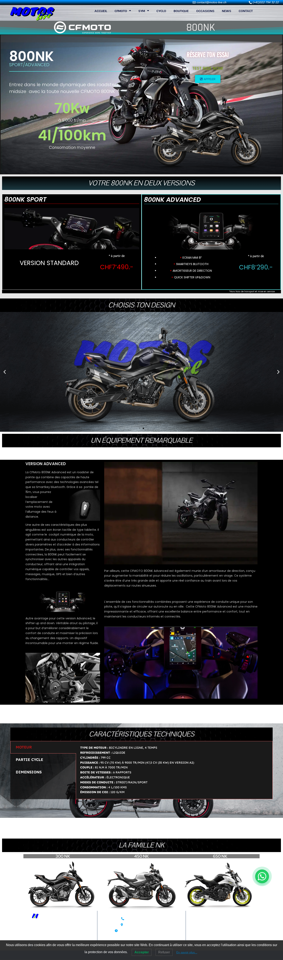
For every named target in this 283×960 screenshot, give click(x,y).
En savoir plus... (186, 952)
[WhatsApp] (262, 876)
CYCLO (161, 11)
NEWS (226, 11)
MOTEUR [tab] (24, 747)
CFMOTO (121, 11)
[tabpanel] (174, 770)
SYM (141, 11)
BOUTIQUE (181, 11)
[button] (4, 371)
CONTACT (246, 11)
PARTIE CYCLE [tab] (29, 759)
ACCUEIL (100, 11)
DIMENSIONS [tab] (29, 772)
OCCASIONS (205, 11)
